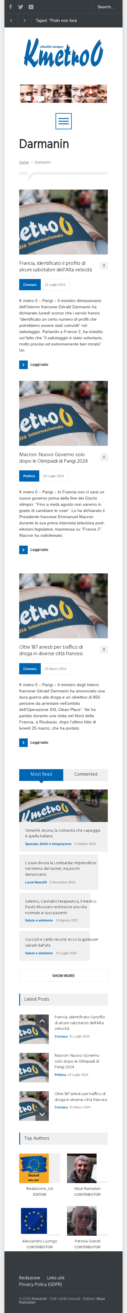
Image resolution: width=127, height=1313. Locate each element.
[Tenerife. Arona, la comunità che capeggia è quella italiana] (63, 806)
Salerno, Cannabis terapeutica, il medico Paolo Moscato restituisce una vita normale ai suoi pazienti (61, 907)
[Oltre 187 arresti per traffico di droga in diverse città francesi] (63, 605)
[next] (42, 1114)
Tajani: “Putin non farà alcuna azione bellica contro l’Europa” (60, 20)
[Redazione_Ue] (39, 1168)
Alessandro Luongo (39, 1241)
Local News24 (36, 882)
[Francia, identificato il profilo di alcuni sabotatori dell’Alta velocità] (63, 222)
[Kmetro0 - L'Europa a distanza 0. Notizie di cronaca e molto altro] (63, 65)
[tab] (41, 777)
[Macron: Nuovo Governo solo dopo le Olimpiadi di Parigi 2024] (63, 413)
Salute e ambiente (39, 920)
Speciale (31, 844)
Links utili (55, 1278)
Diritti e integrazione (55, 844)
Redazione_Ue (39, 1188)
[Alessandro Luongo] (39, 1221)
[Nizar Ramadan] (87, 1168)
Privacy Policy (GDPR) (40, 1284)
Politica (29, 476)
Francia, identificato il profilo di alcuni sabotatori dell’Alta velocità (55, 266)
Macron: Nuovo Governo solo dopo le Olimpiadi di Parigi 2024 (53, 458)
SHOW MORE (63, 976)
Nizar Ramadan (87, 1188)
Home (24, 162)
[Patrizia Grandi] (87, 1221)
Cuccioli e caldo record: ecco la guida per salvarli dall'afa (61, 942)
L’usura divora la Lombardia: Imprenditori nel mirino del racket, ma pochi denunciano (60, 869)
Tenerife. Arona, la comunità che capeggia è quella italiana (62, 833)
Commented (85, 774)
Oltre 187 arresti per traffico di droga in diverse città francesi (51, 650)
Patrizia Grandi (87, 1241)
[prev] (42, 1021)
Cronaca (29, 284)
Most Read (41, 774)
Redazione (29, 1278)
